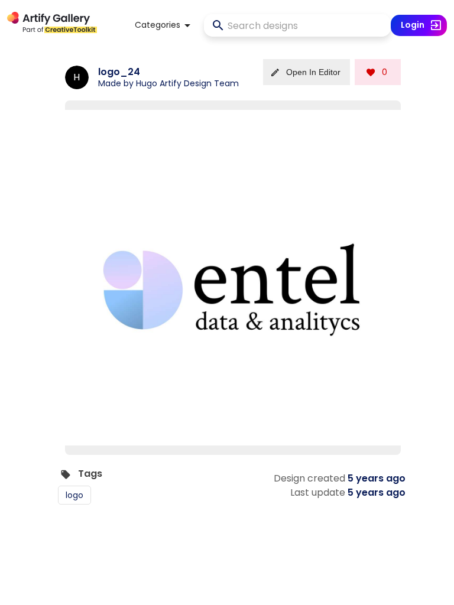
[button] (164, 25)
